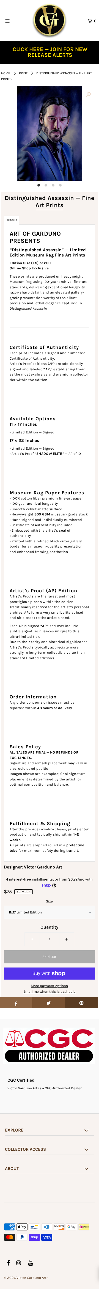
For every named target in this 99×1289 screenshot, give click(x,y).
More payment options (49, 986)
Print (23, 73)
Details (11, 220)
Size (49, 901)
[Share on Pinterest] (81, 1002)
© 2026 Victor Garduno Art (25, 1278)
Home (5, 73)
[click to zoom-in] (88, 95)
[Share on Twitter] (48, 1002)
